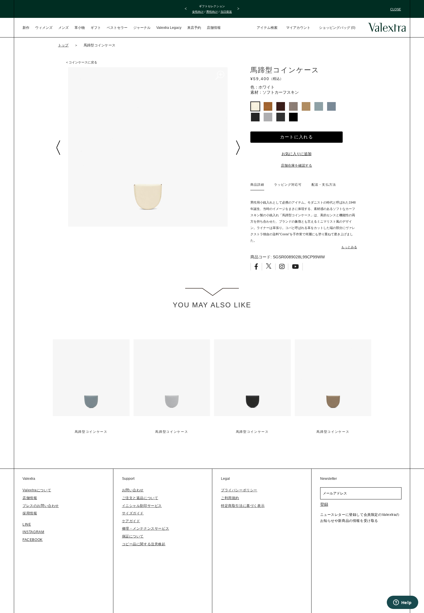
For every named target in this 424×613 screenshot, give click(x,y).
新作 (25, 28)
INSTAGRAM (33, 532)
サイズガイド (133, 513)
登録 (324, 504)
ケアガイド (131, 521)
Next (237, 147)
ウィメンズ (43, 28)
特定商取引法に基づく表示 (242, 506)
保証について (133, 536)
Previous (58, 147)
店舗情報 (214, 28)
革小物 (79, 28)
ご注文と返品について (140, 498)
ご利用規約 (230, 498)
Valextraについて (36, 490)
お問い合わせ (133, 490)
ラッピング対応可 (288, 184)
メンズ (63, 28)
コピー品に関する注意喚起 (144, 544)
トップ (63, 45)
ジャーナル (142, 28)
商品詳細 (257, 184)
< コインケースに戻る (81, 62)
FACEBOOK (32, 540)
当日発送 (226, 11)
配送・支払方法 (324, 184)
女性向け (198, 11)
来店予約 (194, 28)
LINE (26, 524)
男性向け (212, 11)
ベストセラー (117, 28)
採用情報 (29, 513)
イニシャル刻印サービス (142, 506)
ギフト (96, 28)
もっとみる (349, 247)
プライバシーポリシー (239, 490)
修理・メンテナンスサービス (145, 528)
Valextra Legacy (168, 28)
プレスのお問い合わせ (40, 506)
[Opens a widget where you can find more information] (402, 603)
